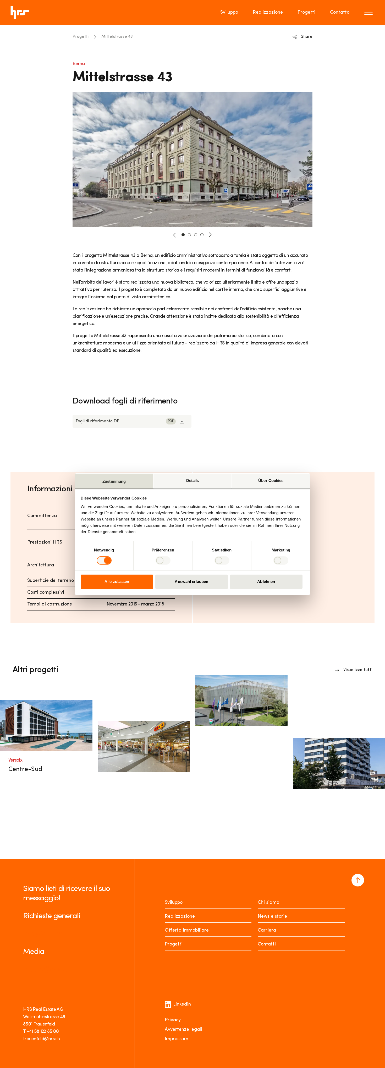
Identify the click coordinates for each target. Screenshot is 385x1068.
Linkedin (182, 1004)
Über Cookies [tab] (270, 480)
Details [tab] (192, 480)
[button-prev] (174, 234)
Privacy (173, 1020)
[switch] (163, 560)
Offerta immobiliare (187, 930)
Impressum (176, 1039)
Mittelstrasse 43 (117, 37)
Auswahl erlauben (191, 582)
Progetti (306, 12)
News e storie (272, 916)
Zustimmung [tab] (114, 481)
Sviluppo (229, 12)
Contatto (339, 12)
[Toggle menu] (369, 12)
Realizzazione (268, 12)
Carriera (267, 930)
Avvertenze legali (183, 1029)
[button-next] (210, 234)
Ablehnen (266, 582)
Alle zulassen (116, 582)
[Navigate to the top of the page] (357, 880)
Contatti (267, 944)
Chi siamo (268, 902)
